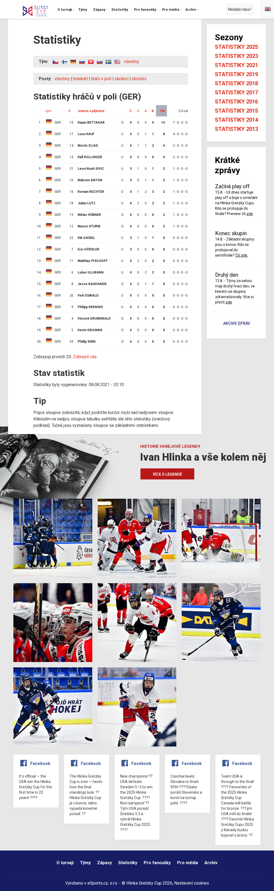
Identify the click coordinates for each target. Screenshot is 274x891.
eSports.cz (97, 883)
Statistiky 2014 (236, 120)
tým (48, 111)
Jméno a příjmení (91, 111)
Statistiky (127, 862)
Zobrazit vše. (85, 356)
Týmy (85, 862)
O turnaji (65, 862)
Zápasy (104, 862)
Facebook (40, 763)
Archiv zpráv (236, 324)
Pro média (187, 862)
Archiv (211, 862)
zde (249, 214)
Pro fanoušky (157, 862)
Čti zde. (241, 255)
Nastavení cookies (191, 883)
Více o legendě (167, 474)
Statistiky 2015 (236, 111)
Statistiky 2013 (236, 129)
